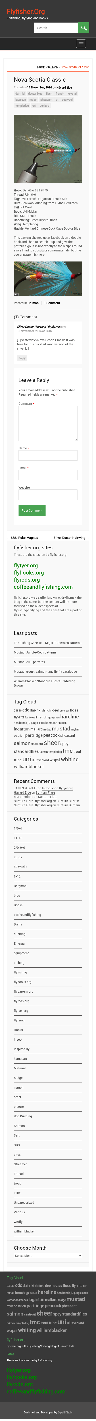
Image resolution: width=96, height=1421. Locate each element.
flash (49, 93)
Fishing (19, 962)
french (60, 93)
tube (18, 759)
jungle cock (38, 722)
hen (16, 723)
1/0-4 (18, 828)
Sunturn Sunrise (68, 801)
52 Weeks (20, 867)
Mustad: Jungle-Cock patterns (35, 652)
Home (41, 67)
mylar (33, 99)
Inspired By (21, 1049)
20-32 (18, 857)
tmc (68, 750)
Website (24, 487)
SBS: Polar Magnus (22, 537)
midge (47, 729)
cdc (25, 710)
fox (27, 717)
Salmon (52, 67)
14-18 (18, 838)
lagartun (20, 99)
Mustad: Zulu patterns (29, 662)
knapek (62, 722)
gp (50, 717)
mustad (61, 728)
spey (64, 743)
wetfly (18, 1222)
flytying (19, 1020)
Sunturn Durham (68, 805)
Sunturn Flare (45, 792)
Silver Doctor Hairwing (71, 537)
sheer (52, 742)
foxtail (33, 717)
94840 (18, 710)
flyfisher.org (26, 11)
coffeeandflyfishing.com (43, 586)
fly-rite (19, 717)
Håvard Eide (64, 87)
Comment (26, 403)
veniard (44, 106)
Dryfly (18, 924)
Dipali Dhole (65, 1412)
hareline (69, 716)
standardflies (26, 751)
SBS (17, 1145)
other (17, 1097)
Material (20, 1068)
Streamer (20, 1164)
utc (35, 760)
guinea (56, 717)
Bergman (20, 886)
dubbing (19, 934)
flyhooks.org (29, 572)
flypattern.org (23, 991)
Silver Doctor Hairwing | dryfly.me (38, 327)
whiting (70, 759)
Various (19, 1212)
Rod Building (23, 1116)
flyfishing (20, 972)
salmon (22, 743)
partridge (34, 735)
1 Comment (52, 303)
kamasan (51, 723)
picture (19, 1106)
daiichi (47, 710)
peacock (51, 735)
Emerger (19, 943)
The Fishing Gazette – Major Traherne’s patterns (47, 643)
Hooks (18, 1030)
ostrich (19, 735)
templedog (22, 106)
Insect (18, 1039)
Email (24, 468)
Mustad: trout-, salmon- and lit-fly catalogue (45, 671)
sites (17, 1154)
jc (29, 722)
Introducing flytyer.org (57, 788)
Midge (18, 1078)
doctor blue (35, 93)
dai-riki (20, 93)
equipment (21, 953)
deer (55, 710)
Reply (22, 358)
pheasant (46, 99)
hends (23, 723)
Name (24, 448)
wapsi (55, 759)
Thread (19, 1174)
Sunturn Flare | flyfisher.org (33, 801)
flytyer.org (26, 565)
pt (57, 99)
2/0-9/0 (19, 847)
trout (77, 751)
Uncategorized (24, 1202)
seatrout (37, 744)
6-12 (17, 876)
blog (17, 895)
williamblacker (29, 766)
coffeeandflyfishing (27, 915)
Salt (17, 1135)
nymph (18, 1087)
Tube (17, 1193)
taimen (44, 751)
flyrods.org (27, 579)
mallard (36, 729)
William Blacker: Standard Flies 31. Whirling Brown (44, 683)
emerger (64, 710)
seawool (67, 99)
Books (18, 905)
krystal (72, 93)
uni (34, 106)
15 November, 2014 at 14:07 (34, 331)
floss (74, 710)
